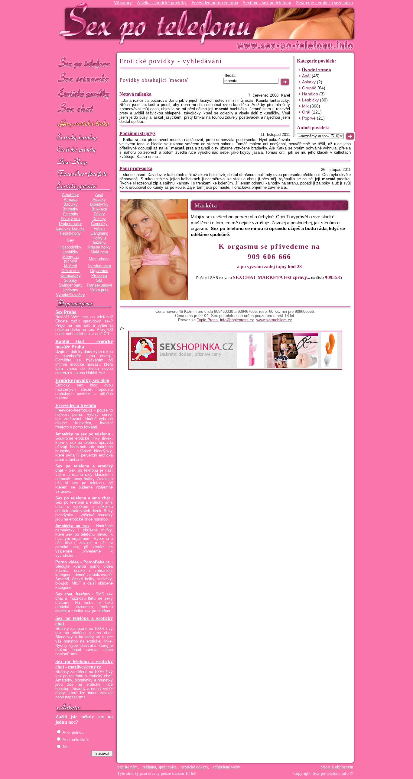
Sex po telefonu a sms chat (82, 498)
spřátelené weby (226, 767)
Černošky (99, 224)
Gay (70, 240)
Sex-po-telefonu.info (331, 773)
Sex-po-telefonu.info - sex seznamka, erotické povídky (157, 23)
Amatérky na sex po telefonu (82, 434)
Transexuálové (99, 285)
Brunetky (70, 209)
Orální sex (70, 271)
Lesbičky (70, 252)
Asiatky (99, 199)
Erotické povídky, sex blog (82, 380)
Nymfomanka (99, 266)
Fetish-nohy (70, 233)
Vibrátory (123, 2)
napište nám (127, 767)
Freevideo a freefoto (75, 405)
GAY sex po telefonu (84, 124)
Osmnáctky (70, 276)
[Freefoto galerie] (84, 186)
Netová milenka (135, 94)
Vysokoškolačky (70, 295)
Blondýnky (99, 204)
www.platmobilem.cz (274, 320)
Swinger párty (71, 285)
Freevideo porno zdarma (214, 2)
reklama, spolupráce (159, 767)
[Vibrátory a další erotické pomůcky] (84, 162)
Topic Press (207, 320)
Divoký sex (70, 219)
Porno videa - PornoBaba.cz (82, 562)
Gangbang (99, 233)
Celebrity (70, 214)
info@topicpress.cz (237, 320)
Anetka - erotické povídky (162, 2)
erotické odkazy (194, 767)
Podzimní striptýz (137, 133)
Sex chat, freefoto (72, 594)
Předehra (99, 276)
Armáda (70, 199)
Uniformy (70, 290)
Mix (305, 106)
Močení (70, 266)
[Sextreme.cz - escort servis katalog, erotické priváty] (84, 150)
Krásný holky (99, 247)
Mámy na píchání (70, 259)
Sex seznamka (84, 78)
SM (99, 280)
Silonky (70, 280)
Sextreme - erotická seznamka (324, 2)
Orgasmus (99, 271)
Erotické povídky (84, 93)
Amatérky (70, 195)
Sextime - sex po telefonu (267, 2)
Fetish (99, 228)
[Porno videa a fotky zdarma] (84, 174)
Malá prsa (99, 252)
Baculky (70, 204)
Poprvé (309, 118)
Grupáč (309, 87)
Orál (306, 112)
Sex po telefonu (84, 62)
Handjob (310, 93)
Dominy (99, 219)
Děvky (99, 214)
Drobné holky (70, 224)
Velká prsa (99, 290)
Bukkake (99, 209)
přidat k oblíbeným (336, 767)
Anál (99, 195)
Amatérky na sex (72, 526)
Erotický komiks (70, 228)
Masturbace (99, 259)
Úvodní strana (316, 69)
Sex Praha (65, 312)
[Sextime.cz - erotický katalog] (84, 138)
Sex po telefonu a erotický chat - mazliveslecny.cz (84, 664)
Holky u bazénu (99, 240)
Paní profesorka (135, 168)
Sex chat (84, 109)
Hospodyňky (70, 247)
